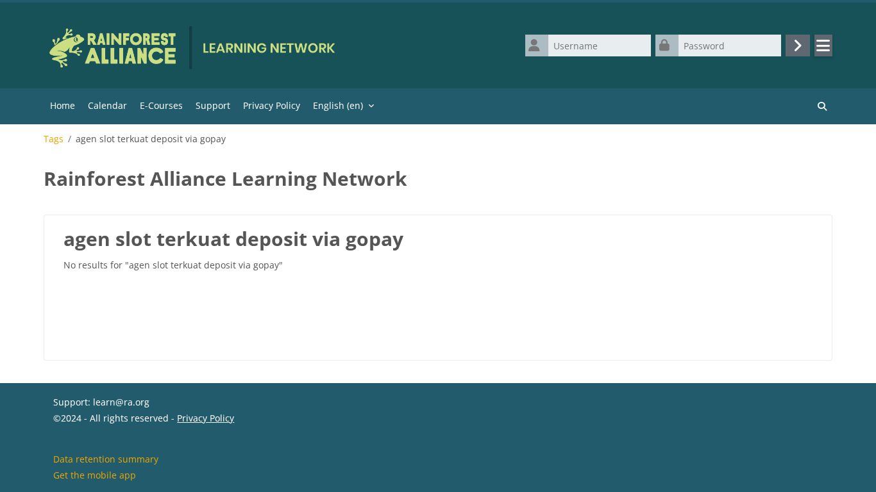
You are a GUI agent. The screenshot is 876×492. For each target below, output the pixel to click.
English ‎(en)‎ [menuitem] (338, 105)
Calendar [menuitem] (107, 105)
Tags (53, 139)
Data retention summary (105, 459)
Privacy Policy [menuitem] (271, 105)
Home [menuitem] (62, 105)
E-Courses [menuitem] (161, 105)
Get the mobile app (94, 475)
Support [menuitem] (213, 105)
